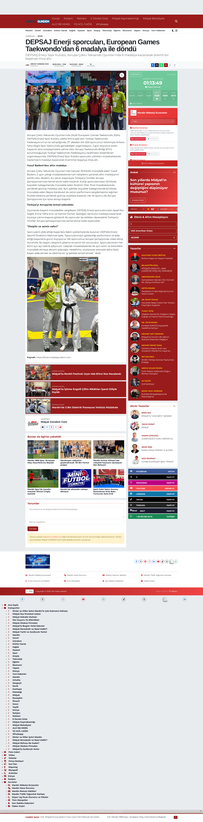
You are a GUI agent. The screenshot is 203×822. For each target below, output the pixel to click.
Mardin (29, 30)
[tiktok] (124, 599)
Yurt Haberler (158, 30)
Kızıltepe (17, 689)
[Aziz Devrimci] (135, 460)
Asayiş (97, 30)
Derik (15, 686)
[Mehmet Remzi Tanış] (135, 348)
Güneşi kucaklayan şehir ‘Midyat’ (158, 461)
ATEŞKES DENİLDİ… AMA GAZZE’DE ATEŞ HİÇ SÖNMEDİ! (157, 269)
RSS (31, 591)
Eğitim (117, 30)
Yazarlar (12, 758)
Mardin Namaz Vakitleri (116, 575)
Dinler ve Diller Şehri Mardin (27, 737)
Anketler (13, 773)
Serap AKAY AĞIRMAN (152, 391)
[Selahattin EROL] (135, 268)
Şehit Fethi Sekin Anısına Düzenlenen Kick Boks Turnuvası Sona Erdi (105, 491)
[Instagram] (56, 427)
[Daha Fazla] (166, 65)
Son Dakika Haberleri (114, 581)
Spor (89, 30)
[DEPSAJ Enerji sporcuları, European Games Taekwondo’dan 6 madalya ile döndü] (75, 100)
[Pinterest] (145, 561)
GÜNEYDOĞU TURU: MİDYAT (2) (157, 439)
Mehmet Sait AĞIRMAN (152, 334)
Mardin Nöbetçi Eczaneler (39, 575)
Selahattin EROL (150, 265)
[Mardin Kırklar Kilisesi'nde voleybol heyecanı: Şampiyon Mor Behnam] (108, 449)
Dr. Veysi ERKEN (149, 322)
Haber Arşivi (149, 581)
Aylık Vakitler (137, 103)
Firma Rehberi (15, 761)
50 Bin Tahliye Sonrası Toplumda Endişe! (158, 361)
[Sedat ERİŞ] (135, 448)
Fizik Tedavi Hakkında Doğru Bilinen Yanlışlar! (156, 372)
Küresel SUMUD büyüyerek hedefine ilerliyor (155, 326)
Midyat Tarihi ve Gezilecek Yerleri (29, 632)
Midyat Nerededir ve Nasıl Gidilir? (29, 629)
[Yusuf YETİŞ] (135, 314)
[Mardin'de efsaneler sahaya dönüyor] (75, 478)
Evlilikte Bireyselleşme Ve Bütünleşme (154, 395)
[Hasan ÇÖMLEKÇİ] (135, 437)
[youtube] (83, 599)
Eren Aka (146, 413)
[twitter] (43, 599)
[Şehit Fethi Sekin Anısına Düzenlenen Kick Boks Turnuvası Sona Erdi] (108, 478)
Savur (15, 704)
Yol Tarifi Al (153, 139)
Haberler (30, 36)
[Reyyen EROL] (135, 359)
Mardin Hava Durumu (76, 575)
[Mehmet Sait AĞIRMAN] (135, 336)
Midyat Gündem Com (54, 421)
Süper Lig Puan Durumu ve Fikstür (30, 797)
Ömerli (16, 701)
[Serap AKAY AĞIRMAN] (135, 393)
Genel (38, 30)
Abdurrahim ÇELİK (151, 277)
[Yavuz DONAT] (135, 425)
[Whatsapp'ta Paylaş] (161, 65)
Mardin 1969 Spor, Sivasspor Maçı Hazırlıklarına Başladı (41, 461)
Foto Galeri (14, 752)
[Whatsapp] (176, 561)
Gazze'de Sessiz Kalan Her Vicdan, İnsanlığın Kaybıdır (158, 304)
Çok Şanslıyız (148, 384)
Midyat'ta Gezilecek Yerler (25, 749)
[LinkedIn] (154, 561)
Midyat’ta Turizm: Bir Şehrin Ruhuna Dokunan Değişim (155, 338)
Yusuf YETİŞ (147, 311)
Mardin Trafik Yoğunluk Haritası (157, 575)
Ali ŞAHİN (146, 381)
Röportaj (13, 767)
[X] (141, 561)
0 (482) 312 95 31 (138, 139)
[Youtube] (60, 427)
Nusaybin (17, 698)
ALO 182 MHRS (61, 24)
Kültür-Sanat (60, 30)
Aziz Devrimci (149, 458)
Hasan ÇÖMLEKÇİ (150, 436)
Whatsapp (102, 24)
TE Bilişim (173, 591)
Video (11, 755)
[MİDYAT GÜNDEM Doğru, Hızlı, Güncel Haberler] (37, 21)
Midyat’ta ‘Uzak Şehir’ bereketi (157, 416)
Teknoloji (107, 30)
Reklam (82, 18)
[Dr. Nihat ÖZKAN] (135, 302)
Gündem (47, 30)
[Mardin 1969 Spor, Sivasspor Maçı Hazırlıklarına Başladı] (42, 449)
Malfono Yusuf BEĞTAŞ (153, 255)
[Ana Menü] (176, 30)
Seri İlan (12, 764)
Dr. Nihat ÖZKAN (150, 300)
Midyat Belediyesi (154, 18)
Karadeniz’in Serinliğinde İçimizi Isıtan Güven (158, 292)
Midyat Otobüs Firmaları (25, 623)
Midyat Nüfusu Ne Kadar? (25, 743)
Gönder (33, 529)
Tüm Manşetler (73, 581)
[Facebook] (47, 427)
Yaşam (137, 30)
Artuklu (16, 680)
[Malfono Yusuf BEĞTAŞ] (135, 256)
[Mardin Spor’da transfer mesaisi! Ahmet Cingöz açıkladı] (42, 478)
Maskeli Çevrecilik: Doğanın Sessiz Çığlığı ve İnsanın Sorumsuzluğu (158, 315)
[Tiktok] (162, 561)
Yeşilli (15, 707)
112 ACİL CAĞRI (83, 24)
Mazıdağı (17, 692)
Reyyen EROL (148, 357)
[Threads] (167, 561)
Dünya (145, 30)
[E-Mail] (43, 427)
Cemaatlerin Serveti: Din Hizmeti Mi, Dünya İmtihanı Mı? (158, 281)
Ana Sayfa (13, 605)
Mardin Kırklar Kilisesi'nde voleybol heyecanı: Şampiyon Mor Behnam (107, 462)
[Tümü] (174, 172)
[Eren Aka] (135, 414)
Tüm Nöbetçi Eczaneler (154, 163)
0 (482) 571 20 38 (139, 154)
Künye (56, 18)
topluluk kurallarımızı (52, 537)
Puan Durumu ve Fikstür (39, 581)
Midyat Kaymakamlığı (125, 18)
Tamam (118, 811)
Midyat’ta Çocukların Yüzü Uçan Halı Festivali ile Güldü (72, 817)
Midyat (145, 427)
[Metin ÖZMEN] (135, 291)
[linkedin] (185, 599)
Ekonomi (127, 30)
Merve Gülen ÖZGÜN (152, 368)
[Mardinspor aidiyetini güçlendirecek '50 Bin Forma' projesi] (75, 449)
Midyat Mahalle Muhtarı (24, 617)
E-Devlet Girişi (99, 18)
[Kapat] (201, 811)
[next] (164, 599)
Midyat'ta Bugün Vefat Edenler (28, 626)
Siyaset (81, 30)
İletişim (68, 18)
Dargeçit (16, 683)
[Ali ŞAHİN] (135, 382)
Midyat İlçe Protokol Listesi (26, 614)
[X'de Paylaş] (157, 65)
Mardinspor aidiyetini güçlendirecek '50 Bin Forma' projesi (74, 462)
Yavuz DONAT (148, 424)
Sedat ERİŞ (147, 447)
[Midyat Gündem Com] (33, 423)
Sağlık (72, 30)
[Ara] (176, 21)
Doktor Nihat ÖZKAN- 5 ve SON (157, 450)
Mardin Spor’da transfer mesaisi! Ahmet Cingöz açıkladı (39, 491)
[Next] (171, 561)
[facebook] (22, 599)
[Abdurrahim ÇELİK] (135, 279)
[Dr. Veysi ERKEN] (135, 325)
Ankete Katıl (138, 200)
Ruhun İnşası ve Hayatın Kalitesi (157, 258)
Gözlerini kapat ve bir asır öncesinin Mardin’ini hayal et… (156, 349)
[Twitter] (51, 427)
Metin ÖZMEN (148, 288)
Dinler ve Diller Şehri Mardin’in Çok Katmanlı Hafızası (40, 611)
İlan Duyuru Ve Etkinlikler (25, 620)
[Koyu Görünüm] (173, 30)
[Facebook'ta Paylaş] (152, 65)
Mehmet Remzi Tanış (152, 345)
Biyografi (13, 770)
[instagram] (63, 599)
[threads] (144, 599)
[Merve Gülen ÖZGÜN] (135, 371)
